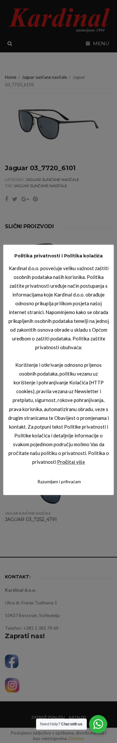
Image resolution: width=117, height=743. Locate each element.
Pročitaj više (71, 462)
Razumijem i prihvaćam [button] (59, 481)
